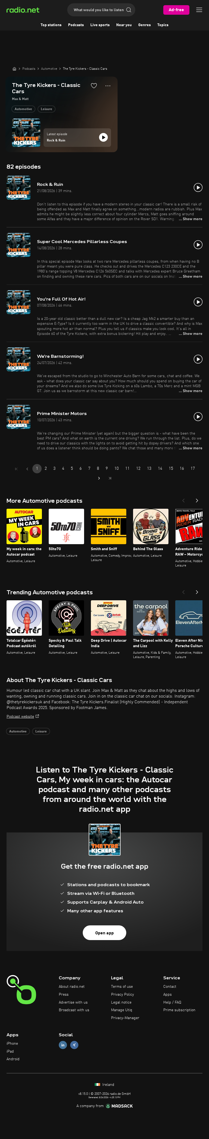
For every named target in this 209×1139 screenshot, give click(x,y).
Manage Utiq (121, 1010)
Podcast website (20, 717)
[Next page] (99, 478)
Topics (162, 25)
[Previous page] (27, 469)
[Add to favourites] (94, 85)
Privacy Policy (122, 994)
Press (64, 994)
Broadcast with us (74, 1010)
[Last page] (110, 478)
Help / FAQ (172, 1002)
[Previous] (183, 498)
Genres (144, 25)
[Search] (128, 10)
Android (13, 1059)
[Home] (14, 68)
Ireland (107, 1085)
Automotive (23, 109)
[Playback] (103, 137)
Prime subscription (179, 1010)
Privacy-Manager (125, 1018)
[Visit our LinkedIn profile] (63, 1045)
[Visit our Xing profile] (74, 1045)
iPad (10, 1051)
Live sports (100, 25)
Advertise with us (73, 1002)
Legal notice (121, 1002)
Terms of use (122, 987)
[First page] (16, 469)
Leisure (46, 109)
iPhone (12, 1044)
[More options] (108, 86)
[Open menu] (199, 10)
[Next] (197, 498)
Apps (167, 994)
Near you (124, 25)
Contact (169, 987)
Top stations (51, 25)
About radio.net (72, 987)
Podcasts (76, 25)
